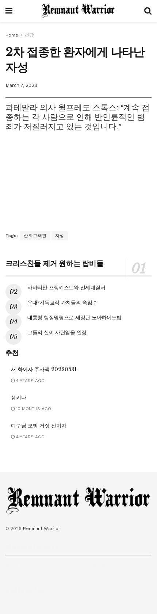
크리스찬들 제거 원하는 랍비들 (54, 263)
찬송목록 (97, 566)
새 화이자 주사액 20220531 (44, 369)
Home (11, 35)
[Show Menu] (8, 11)
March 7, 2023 (21, 85)
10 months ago (33, 408)
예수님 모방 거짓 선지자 (38, 425)
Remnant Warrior (41, 528)
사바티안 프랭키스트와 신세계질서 (66, 287)
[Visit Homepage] (78, 11)
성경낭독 (68, 566)
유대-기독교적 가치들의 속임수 (62, 302)
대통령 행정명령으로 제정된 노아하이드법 (74, 317)
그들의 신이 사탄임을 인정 (57, 332)
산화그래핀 (35, 235)
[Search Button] (148, 11)
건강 (29, 35)
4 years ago (30, 380)
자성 (59, 235)
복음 (9, 566)
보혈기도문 (37, 566)
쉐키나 (18, 397)
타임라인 (126, 566)
